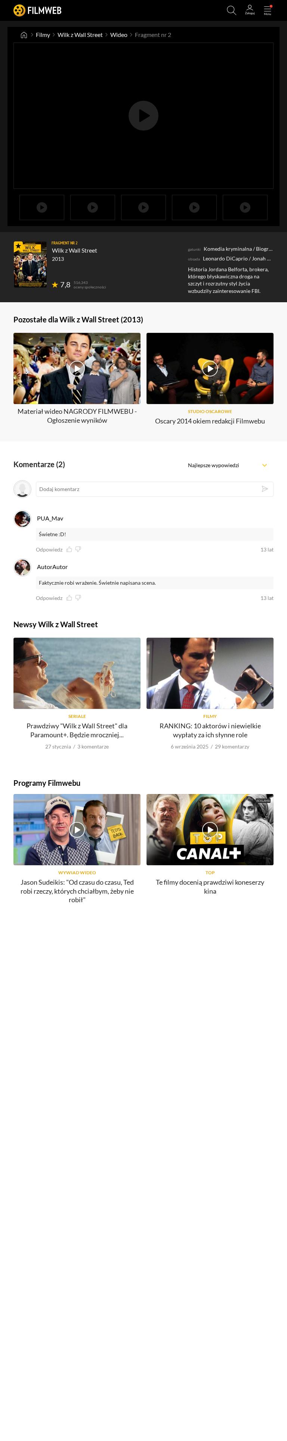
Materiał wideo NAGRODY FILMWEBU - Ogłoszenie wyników (77, 415)
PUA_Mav (50, 518)
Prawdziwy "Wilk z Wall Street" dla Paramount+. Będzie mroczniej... (77, 730)
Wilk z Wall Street (80, 34)
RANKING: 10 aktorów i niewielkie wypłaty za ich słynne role (210, 730)
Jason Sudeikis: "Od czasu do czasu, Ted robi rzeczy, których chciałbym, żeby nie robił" (77, 891)
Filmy (43, 34)
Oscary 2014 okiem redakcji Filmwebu (210, 421)
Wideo (118, 34)
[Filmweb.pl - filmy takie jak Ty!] (37, 10)
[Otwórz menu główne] (268, 10)
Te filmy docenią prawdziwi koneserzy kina (210, 886)
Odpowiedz (49, 549)
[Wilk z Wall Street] (30, 264)
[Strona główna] (23, 35)
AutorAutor (52, 566)
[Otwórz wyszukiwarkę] (232, 10)
